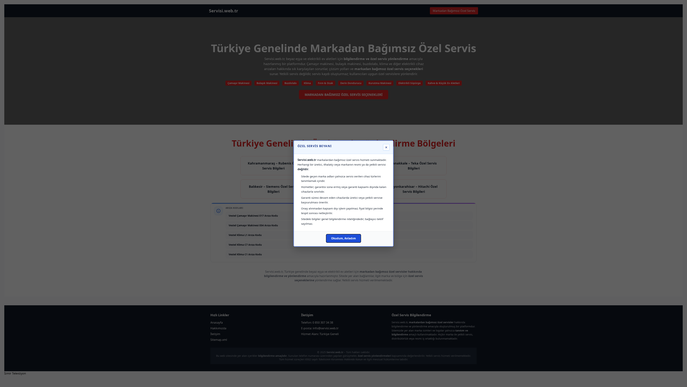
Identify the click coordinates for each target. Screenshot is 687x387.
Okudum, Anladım (343, 238)
